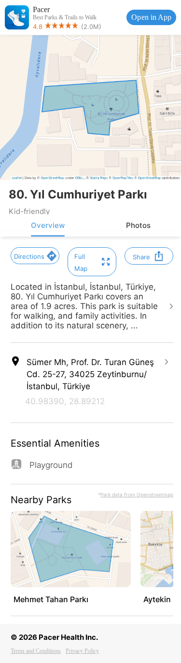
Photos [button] (138, 225)
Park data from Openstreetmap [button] (136, 494)
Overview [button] (48, 225)
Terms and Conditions (36, 651)
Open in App (151, 17)
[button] (35, 255)
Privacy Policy (82, 651)
